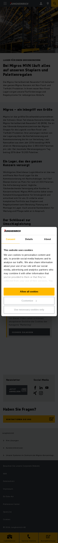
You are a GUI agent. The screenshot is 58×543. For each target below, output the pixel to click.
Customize (27, 300)
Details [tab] (29, 239)
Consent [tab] (10, 239)
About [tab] (47, 239)
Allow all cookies (29, 291)
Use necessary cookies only (29, 309)
